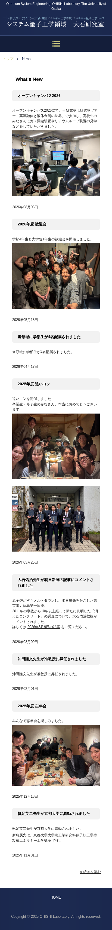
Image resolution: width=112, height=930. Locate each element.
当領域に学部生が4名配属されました (49, 337)
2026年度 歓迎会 (32, 224)
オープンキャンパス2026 (39, 95)
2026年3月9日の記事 (43, 627)
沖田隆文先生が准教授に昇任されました (52, 659)
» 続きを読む (90, 872)
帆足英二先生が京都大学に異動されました (54, 813)
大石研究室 (21, 19)
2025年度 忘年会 (32, 706)
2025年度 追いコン (34, 384)
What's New (29, 79)
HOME (56, 897)
